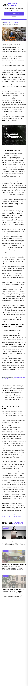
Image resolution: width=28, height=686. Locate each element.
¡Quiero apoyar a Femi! (14, 13)
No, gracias (14, 16)
